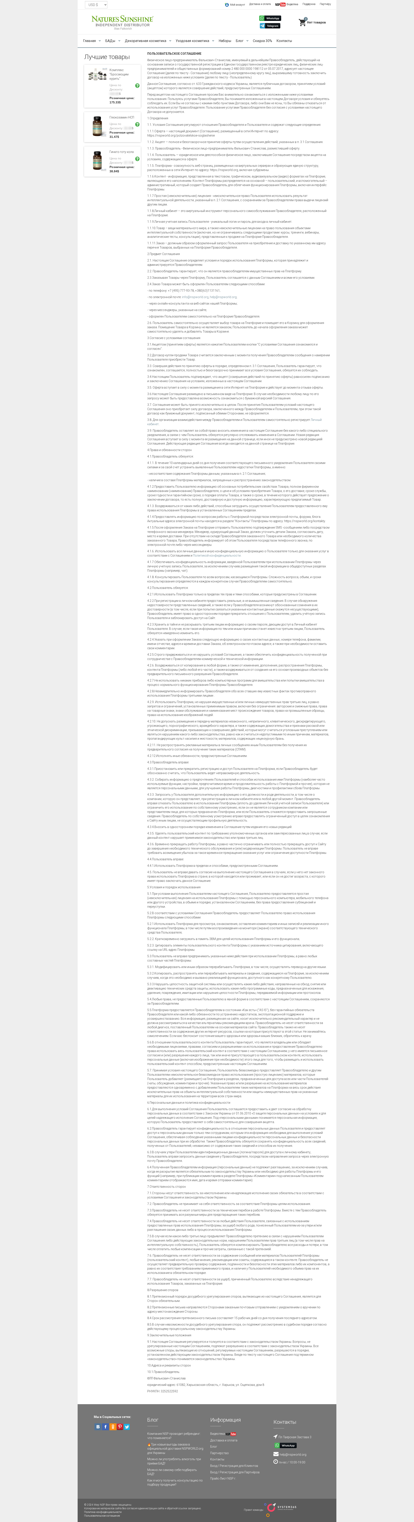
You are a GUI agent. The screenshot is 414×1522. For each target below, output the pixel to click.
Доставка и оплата (260, 4)
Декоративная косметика (146, 41)
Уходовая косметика (193, 41)
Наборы (225, 41)
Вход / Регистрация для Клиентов (234, 1466)
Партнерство (219, 1453)
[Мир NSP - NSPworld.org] (123, 22)
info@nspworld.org (195, 297)
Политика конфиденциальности (103, 1512)
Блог (240, 41)
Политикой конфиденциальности (217, 555)
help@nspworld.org (223, 297)
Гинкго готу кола (122, 152)
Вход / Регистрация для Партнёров (235, 1472)
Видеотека (218, 1433)
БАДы (110, 41)
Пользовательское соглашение (102, 1515)
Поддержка (309, 4)
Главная (90, 41)
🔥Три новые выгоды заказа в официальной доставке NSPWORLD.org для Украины (175, 1449)
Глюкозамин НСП (122, 117)
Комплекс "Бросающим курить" (119, 74)
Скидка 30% (262, 41)
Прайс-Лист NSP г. (223, 1478)
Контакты (284, 41)
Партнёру (325, 4)
